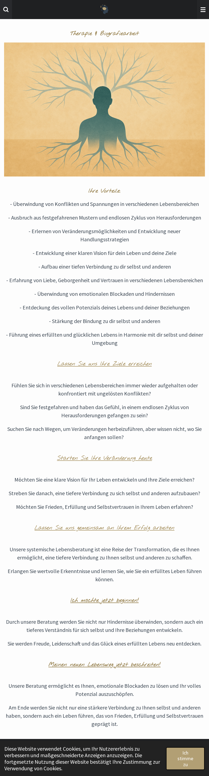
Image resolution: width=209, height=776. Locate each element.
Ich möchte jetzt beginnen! (104, 600)
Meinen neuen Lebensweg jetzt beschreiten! (104, 664)
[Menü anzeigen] (203, 9)
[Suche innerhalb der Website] (6, 9)
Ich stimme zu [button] (185, 759)
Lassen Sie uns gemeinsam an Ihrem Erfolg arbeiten (104, 528)
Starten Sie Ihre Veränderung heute (104, 458)
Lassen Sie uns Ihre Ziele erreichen (104, 364)
